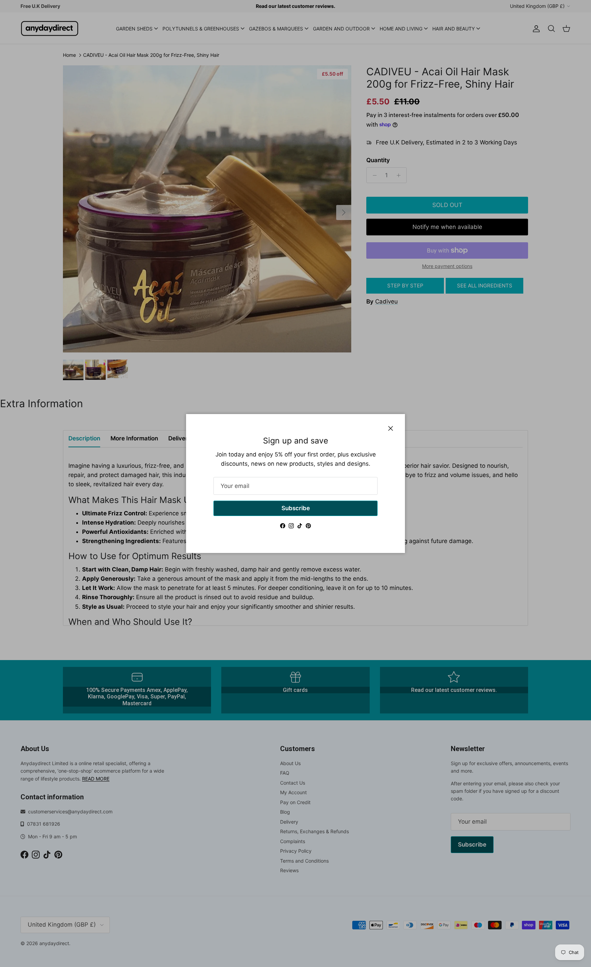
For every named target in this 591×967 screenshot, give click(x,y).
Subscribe (295, 508)
